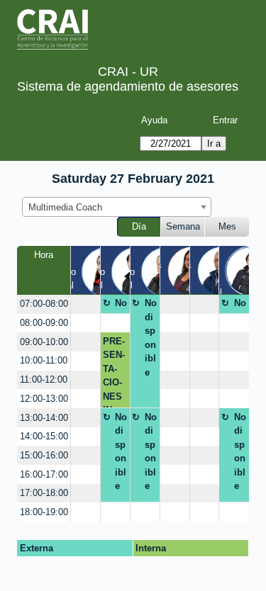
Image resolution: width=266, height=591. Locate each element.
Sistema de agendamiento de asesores (127, 86)
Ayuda (154, 120)
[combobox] (116, 207)
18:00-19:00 (44, 512)
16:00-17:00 (44, 474)
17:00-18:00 (44, 493)
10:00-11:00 (43, 360)
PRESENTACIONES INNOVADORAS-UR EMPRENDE (114, 372)
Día (139, 226)
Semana (183, 226)
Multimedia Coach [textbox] (65, 207)
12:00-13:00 (44, 398)
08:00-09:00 (44, 322)
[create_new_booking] (85, 304)
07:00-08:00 (44, 303)
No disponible (121, 305)
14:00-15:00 (44, 436)
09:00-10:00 (44, 342)
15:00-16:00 (44, 455)
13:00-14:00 (44, 417)
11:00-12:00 (43, 379)
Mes (227, 226)
